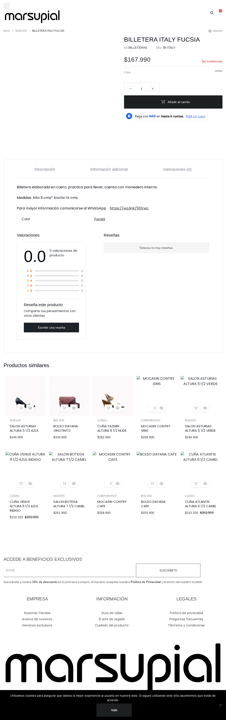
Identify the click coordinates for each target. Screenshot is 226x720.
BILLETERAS (137, 47)
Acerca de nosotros (37, 619)
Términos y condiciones (186, 625)
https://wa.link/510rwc (129, 208)
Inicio (7, 30)
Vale (114, 710)
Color (127, 72)
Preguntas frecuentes (186, 619)
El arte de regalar (112, 619)
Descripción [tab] (44, 169)
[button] (7, 6)
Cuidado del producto (112, 625)
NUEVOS (21, 30)
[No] (220, 705)
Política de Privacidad (146, 582)
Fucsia (99, 219)
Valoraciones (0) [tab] (177, 169)
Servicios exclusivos (37, 625)
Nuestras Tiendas (37, 613)
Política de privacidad (186, 613)
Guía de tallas (111, 613)
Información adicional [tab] (109, 169)
